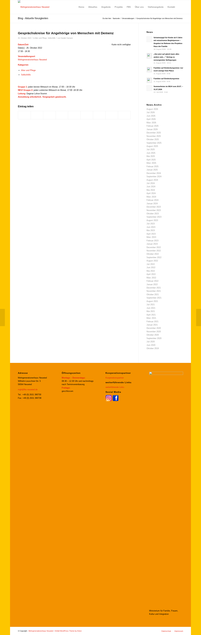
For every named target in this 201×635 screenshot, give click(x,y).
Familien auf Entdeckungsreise (166, 78)
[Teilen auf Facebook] (24, 115)
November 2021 (154, 291)
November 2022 (154, 250)
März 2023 (151, 237)
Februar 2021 (152, 321)
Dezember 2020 (154, 328)
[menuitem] (81, 7)
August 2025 (152, 146)
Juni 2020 (151, 345)
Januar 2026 (152, 129)
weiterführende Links (115, 387)
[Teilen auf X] (37, 115)
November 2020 (154, 331)
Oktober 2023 (153, 213)
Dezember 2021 (154, 288)
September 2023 (154, 217)
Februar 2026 (152, 126)
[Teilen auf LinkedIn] (74, 115)
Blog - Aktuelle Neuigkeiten (33, 18)
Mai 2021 (151, 311)
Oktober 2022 (153, 254)
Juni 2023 (151, 227)
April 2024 (151, 193)
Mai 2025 (151, 156)
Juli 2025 (151, 149)
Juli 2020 (151, 341)
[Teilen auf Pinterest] (62, 115)
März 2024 (151, 197)
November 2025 (154, 136)
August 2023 (152, 220)
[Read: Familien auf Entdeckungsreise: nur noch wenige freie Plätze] (149, 69)
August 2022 (152, 261)
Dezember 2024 (154, 173)
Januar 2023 (152, 244)
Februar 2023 (152, 240)
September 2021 (154, 298)
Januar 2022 (152, 284)
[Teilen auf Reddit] (112, 115)
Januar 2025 (152, 170)
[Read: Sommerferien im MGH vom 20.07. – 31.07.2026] (149, 88)
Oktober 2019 (153, 348)
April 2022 (151, 274)
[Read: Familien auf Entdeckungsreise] (149, 80)
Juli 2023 (151, 223)
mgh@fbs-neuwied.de (28, 389)
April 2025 (151, 160)
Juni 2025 (151, 153)
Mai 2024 (151, 190)
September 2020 (154, 338)
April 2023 (151, 234)
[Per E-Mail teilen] (124, 115)
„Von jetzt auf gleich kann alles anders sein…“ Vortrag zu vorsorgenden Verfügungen (166, 57)
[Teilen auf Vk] (99, 115)
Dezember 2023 (154, 207)
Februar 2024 (152, 200)
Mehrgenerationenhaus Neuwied (32, 59)
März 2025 (151, 163)
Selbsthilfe (51, 38)
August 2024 (152, 180)
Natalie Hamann (67, 38)
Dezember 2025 (154, 132)
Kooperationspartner (115, 378)
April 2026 (151, 119)
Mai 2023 (151, 230)
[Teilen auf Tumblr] (87, 115)
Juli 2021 (151, 304)
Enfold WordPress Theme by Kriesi (68, 631)
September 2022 (154, 257)
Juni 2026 (151, 116)
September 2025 (154, 143)
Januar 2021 (152, 325)
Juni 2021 (151, 308)
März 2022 (151, 277)
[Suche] (180, 7)
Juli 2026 (151, 112)
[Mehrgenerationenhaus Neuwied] (33, 7)
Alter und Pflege (41, 38)
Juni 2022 (151, 267)
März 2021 (151, 318)
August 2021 (152, 301)
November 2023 (154, 210)
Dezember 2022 (154, 247)
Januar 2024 (152, 203)
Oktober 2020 (153, 335)
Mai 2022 (151, 271)
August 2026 (152, 109)
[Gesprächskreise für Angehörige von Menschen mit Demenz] (2, 317)
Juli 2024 (151, 183)
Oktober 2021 (153, 294)
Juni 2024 (151, 186)
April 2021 (151, 315)
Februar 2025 (152, 166)
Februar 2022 (152, 281)
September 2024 (154, 176)
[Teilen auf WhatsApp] (49, 115)
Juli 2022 (151, 264)
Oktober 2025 (153, 139)
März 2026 (151, 122)
